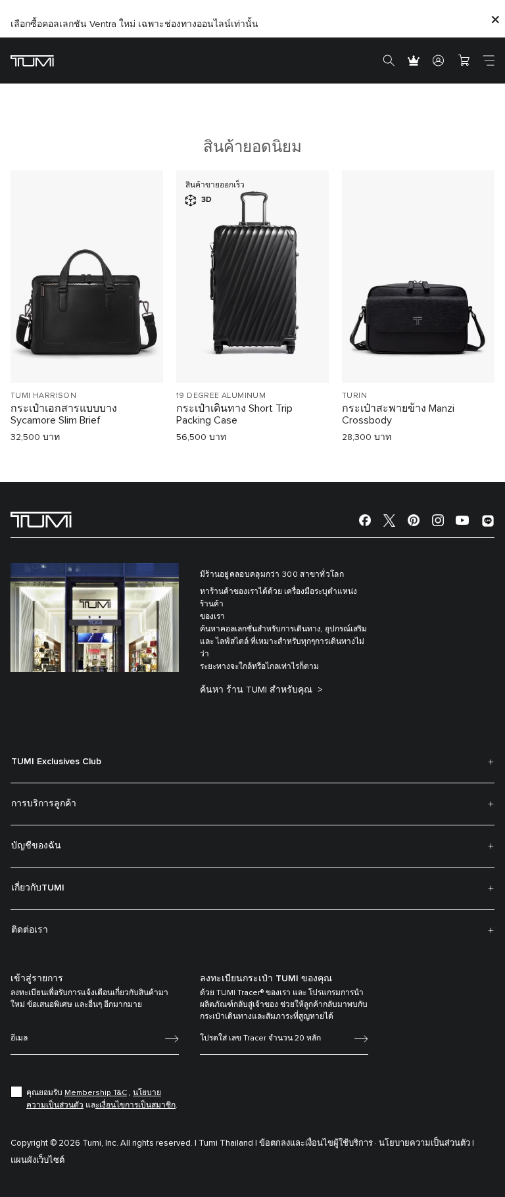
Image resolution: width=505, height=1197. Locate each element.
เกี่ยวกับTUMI (37, 887)
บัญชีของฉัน (36, 845)
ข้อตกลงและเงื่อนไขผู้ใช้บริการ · (318, 1143)
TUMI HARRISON (43, 396)
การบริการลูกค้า (43, 803)
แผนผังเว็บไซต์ (37, 1160)
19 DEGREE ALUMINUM (221, 396)
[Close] (495, 18)
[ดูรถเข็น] (463, 60)
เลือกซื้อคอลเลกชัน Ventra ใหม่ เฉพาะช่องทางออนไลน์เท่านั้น (134, 24)
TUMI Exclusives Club (56, 761)
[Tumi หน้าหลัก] (32, 60)
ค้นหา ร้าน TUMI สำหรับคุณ (257, 690)
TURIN (354, 396)
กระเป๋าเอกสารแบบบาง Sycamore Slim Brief (64, 414)
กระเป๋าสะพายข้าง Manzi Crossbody (398, 414)
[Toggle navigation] (488, 60)
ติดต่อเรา (29, 930)
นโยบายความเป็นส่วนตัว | (426, 1143)
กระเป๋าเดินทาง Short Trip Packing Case (234, 414)
